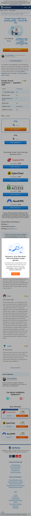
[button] (2, 513)
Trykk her (15, 273)
